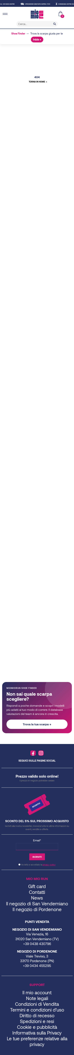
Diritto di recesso (37, 1015)
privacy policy (49, 864)
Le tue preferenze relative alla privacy (37, 1041)
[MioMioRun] (36, 14)
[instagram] (41, 753)
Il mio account (37, 992)
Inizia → (37, 39)
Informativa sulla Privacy (37, 1032)
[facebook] (33, 753)
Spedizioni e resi (37, 1021)
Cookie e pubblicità (37, 1027)
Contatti (37, 892)
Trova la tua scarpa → (37, 724)
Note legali (37, 998)
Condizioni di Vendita (37, 1004)
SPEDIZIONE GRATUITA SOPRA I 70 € (34, 4)
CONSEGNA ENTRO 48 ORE (64, 4)
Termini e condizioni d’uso (37, 1009)
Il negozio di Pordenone (37, 909)
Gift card (37, 886)
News (37, 897)
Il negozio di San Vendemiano (37, 903)
